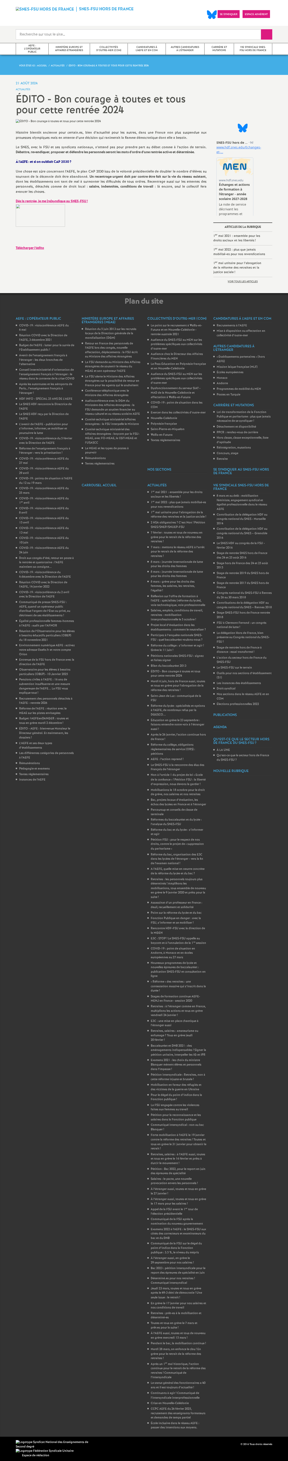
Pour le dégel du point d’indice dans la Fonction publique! (176, 1097)
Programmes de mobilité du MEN (239, 389)
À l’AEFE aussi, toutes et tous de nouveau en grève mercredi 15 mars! (178, 1335)
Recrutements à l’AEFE (232, 325)
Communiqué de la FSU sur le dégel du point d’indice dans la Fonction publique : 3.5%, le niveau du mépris (176, 1248)
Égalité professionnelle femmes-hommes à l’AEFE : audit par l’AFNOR (46, 623)
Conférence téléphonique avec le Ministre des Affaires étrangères (107, 393)
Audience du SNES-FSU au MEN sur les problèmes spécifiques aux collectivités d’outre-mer (176, 344)
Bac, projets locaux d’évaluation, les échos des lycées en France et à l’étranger (178, 802)
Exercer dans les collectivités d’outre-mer (178, 413)
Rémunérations (29, 763)
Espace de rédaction (35, 1455)
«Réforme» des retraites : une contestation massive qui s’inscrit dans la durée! (178, 986)
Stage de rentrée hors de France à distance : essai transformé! (239, 650)
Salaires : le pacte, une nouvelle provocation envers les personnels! (174, 1181)
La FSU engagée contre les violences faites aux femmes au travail (175, 1107)
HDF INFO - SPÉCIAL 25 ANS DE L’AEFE (45, 399)
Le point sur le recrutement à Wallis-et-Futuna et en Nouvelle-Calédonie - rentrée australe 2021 (176, 330)
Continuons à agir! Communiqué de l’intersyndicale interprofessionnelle (175, 1395)
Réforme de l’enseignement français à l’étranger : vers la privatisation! (44, 451)
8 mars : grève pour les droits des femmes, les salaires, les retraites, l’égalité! (173, 586)
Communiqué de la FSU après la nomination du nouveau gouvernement (177, 1221)
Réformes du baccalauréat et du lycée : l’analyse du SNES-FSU (176, 822)
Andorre (222, 383)
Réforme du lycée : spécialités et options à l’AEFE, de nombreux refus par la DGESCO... (178, 710)
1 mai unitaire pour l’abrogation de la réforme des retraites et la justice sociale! (237, 267)
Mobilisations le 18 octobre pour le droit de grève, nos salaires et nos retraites (178, 792)
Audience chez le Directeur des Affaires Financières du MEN (177, 356)
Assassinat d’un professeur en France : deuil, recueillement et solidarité (176, 905)
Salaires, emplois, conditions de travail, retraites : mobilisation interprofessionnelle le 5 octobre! (177, 615)
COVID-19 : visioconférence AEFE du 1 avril (44, 500)
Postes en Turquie (228, 395)
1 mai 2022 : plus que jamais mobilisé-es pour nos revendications (239, 251)
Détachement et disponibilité (236, 427)
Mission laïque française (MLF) (237, 367)
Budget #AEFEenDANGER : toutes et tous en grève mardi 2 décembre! (44, 720)
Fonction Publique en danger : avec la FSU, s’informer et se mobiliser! (176, 920)
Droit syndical (226, 689)
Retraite (222, 459)
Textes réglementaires (34, 774)
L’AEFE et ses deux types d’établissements (35, 745)
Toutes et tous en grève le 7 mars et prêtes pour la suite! (174, 1325)
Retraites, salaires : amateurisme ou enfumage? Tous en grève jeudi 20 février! (174, 1035)
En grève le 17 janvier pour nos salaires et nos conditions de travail (178, 1305)
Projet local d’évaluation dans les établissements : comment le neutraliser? (178, 627)
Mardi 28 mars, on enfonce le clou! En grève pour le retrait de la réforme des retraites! (176, 1353)
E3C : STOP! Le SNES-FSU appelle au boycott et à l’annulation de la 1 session (178, 940)
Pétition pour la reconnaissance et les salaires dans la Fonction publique (176, 1117)
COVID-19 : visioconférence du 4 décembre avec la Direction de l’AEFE (45, 574)
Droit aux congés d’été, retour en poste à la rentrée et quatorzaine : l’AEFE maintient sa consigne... (46, 562)
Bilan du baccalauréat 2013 (168, 666)
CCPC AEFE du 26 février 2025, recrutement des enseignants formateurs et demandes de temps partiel (178, 1413)
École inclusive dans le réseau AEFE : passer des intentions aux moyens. (175, 1425)
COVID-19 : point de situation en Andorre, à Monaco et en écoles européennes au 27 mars (173, 953)
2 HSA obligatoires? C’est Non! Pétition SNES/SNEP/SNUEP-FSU (178, 525)
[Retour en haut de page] (16, 1444)
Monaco (222, 378)
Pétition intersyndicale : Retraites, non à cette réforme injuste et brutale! (178, 1077)
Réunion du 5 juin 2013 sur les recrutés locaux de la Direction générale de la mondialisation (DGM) (110, 333)
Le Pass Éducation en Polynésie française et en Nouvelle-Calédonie (178, 366)
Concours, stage (227, 453)
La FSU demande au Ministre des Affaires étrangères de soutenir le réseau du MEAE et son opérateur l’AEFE (112, 366)
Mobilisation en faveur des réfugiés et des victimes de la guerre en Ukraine (176, 1087)
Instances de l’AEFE (32, 780)
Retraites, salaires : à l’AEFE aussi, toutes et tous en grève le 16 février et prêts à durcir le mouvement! (178, 1158)
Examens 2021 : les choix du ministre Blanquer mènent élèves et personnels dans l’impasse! (176, 1064)
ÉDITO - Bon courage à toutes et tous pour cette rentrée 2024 (175, 673)
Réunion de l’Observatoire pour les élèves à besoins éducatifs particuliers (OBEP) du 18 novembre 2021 (47, 635)
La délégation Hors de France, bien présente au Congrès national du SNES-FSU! (243, 637)
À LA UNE (223, 750)
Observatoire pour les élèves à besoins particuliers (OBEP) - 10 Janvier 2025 (44, 672)
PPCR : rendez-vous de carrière (237, 432)
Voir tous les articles (243, 281)
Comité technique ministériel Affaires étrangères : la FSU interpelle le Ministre (112, 421)
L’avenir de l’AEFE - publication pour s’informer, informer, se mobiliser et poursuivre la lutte (43, 428)
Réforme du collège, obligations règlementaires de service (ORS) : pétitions (173, 749)
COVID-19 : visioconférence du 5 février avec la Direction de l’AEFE (45, 440)
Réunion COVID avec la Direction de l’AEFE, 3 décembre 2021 (43, 337)
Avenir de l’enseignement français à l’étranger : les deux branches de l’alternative (43, 359)
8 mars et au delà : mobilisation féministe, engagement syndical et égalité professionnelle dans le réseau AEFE (242, 502)
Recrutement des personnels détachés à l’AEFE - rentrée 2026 (45, 701)
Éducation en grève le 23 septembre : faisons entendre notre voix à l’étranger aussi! (177, 724)
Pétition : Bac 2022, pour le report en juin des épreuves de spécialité (178, 1171)
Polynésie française (164, 424)
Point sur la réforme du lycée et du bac (176, 913)
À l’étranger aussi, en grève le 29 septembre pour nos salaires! (172, 1260)
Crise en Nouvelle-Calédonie (170, 1403)
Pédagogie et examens (34, 769)
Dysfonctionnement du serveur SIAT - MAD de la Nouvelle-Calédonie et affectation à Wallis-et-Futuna (175, 392)
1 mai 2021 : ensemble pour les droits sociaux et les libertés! (236, 237)
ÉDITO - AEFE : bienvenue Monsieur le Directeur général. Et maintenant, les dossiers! (44, 733)
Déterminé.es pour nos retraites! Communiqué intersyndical (173, 1280)
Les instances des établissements (239, 683)
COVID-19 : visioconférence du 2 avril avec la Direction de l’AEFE (44, 594)
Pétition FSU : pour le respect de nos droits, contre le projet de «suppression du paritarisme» (177, 844)
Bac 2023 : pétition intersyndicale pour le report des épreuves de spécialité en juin (178, 1270)
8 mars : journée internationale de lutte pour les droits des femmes (177, 564)
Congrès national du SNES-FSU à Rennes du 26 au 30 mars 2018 (244, 595)
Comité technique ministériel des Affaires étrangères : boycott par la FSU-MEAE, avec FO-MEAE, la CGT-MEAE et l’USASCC (112, 436)
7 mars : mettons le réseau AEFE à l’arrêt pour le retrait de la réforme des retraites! (178, 551)
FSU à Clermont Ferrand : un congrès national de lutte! (241, 625)
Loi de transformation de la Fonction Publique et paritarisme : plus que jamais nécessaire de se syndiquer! (244, 416)
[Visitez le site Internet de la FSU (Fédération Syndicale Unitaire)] (45, 1451)
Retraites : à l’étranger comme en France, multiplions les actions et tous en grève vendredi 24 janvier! (178, 1010)
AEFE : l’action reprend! (167, 759)
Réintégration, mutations (234, 448)
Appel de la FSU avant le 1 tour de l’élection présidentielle (174, 1211)
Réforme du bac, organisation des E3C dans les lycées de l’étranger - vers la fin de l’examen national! (177, 859)
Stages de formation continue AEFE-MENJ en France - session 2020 (175, 998)
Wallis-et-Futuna (162, 435)
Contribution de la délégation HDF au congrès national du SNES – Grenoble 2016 (242, 533)
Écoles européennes (230, 372)
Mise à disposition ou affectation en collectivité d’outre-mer (241, 333)
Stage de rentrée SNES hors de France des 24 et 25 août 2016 (242, 555)
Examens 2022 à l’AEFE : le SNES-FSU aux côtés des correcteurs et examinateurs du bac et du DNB (178, 1233)
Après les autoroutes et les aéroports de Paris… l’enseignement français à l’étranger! (45, 388)
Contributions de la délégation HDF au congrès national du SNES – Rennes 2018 (244, 605)
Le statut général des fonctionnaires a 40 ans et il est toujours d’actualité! (178, 1385)
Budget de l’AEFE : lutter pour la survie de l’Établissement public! (46, 347)
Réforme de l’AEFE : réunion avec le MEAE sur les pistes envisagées (43, 711)
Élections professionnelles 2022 (238, 704)
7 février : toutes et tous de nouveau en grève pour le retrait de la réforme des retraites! (176, 537)
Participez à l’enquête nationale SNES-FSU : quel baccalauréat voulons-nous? (176, 637)
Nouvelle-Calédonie (164, 418)
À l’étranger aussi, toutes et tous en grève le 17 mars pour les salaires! (178, 1201)
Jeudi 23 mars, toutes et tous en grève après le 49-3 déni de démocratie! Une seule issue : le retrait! (176, 1293)
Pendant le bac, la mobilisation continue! (178, 1343)
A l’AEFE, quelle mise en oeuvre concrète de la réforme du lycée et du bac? (178, 871)
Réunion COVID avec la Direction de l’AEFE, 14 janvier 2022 (43, 584)
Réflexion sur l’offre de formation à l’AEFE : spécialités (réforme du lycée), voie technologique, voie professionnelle (178, 600)
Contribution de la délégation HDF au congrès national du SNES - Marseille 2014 (242, 519)
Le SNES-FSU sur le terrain (234, 668)
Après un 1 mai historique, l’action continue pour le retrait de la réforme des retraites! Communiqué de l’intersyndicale (178, 1371)
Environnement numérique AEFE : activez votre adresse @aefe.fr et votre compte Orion (47, 649)
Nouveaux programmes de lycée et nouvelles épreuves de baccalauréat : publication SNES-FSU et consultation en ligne (178, 969)
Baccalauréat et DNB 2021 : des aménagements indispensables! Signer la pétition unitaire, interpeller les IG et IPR (178, 1050)
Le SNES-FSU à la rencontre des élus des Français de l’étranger (177, 767)
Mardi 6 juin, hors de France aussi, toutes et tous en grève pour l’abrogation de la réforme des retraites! (178, 685)
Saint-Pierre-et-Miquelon (167, 429)
